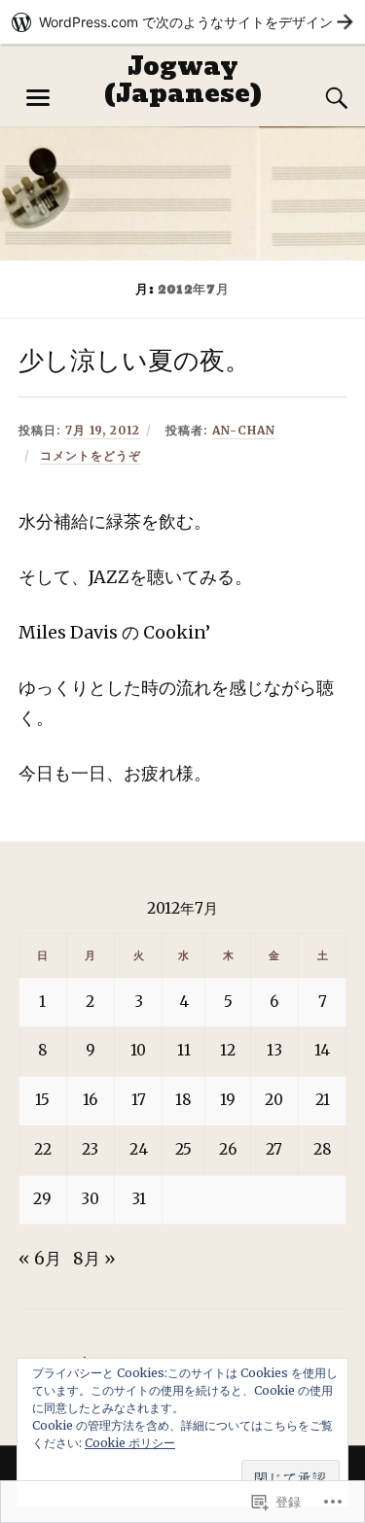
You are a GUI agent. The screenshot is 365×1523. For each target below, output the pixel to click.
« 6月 (39, 1258)
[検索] (317, 98)
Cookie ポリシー (130, 1443)
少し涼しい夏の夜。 (134, 361)
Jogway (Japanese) (183, 80)
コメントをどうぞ (90, 455)
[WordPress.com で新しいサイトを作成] (182, 22)
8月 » (94, 1258)
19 (228, 1099)
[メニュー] (37, 98)
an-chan (243, 430)
